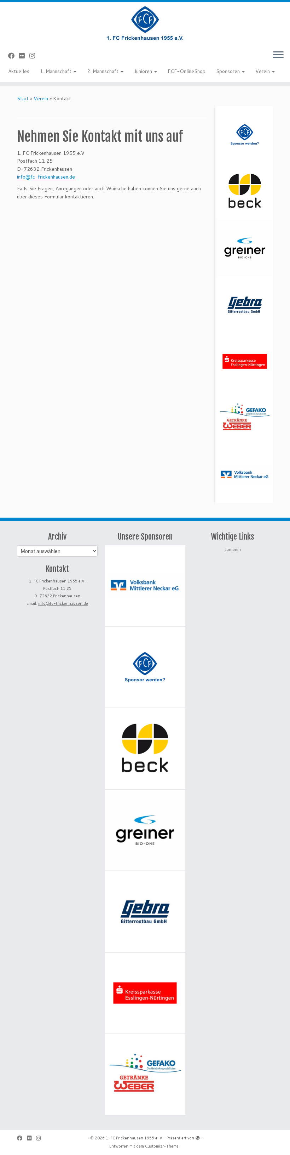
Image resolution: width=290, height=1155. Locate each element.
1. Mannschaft (56, 71)
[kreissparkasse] (244, 361)
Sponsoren (228, 71)
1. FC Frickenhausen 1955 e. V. (134, 1138)
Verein (263, 71)
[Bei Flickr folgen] (24, 55)
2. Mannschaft (103, 71)
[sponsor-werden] (244, 134)
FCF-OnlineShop (186, 71)
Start (23, 98)
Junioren (143, 71)
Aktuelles (18, 71)
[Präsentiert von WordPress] (197, 1136)
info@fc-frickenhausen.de (46, 176)
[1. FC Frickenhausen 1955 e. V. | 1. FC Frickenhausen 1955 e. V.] (145, 23)
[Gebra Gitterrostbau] (244, 304)
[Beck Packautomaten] (244, 191)
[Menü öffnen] (278, 55)
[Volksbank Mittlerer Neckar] (244, 474)
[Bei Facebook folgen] (13, 55)
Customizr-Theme (162, 1146)
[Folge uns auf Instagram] (34, 55)
